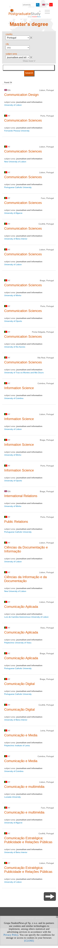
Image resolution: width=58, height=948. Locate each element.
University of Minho (12, 295)
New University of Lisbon (15, 161)
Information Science (19, 388)
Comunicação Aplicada (21, 606)
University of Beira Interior (15, 239)
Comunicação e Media (20, 735)
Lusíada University (12, 797)
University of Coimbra (13, 398)
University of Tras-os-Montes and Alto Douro (24, 372)
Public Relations (16, 521)
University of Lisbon (13, 105)
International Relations (20, 496)
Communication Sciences (23, 120)
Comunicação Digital (19, 684)
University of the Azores (14, 347)
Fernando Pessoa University (16, 131)
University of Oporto (13, 321)
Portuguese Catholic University (18, 187)
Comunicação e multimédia (24, 787)
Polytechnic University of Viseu (17, 643)
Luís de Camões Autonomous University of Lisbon (26, 617)
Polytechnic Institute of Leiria (17, 745)
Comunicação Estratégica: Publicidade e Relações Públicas (28, 840)
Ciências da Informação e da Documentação (25, 579)
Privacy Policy (11, 934)
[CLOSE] (29, 940)
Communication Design (21, 95)
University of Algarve (13, 213)
